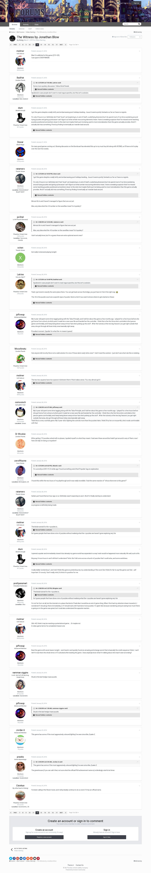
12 (37, 44)
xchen (20, 247)
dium (20, 108)
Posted (39, 51)
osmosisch (20, 402)
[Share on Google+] (17, 858)
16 (52, 44)
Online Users (40, 29)
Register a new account (44, 837)
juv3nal (20, 217)
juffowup (20, 314)
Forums (12, 29)
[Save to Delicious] (24, 858)
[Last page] (65, 44)
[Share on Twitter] (10, 858)
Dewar (20, 142)
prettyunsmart (20, 583)
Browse (14, 24)
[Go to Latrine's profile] (20, 284)
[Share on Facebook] (14, 858)
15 (49, 44)
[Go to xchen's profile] (20, 258)
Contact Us (79, 865)
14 (45, 44)
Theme (70, 865)
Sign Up (136, 3)
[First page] (10, 44)
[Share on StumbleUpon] (31, 858)
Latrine (20, 274)
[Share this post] (139, 51)
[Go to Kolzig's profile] (12, 38)
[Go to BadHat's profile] (20, 88)
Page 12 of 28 (73, 44)
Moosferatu (20, 348)
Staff (30, 29)
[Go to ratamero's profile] (20, 179)
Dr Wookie (20, 434)
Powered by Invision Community (75, 870)
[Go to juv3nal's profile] (20, 227)
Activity (26, 24)
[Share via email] (34, 858)
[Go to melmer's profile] (20, 61)
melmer (20, 51)
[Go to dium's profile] (20, 118)
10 (29, 44)
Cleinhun (20, 785)
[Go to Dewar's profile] (20, 152)
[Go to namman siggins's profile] (20, 685)
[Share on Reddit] (27, 858)
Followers (132, 37)
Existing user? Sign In (122, 3)
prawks (20, 757)
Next (61, 44)
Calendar (21, 29)
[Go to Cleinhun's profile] (20, 795)
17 (56, 44)
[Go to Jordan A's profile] (20, 740)
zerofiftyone (20, 460)
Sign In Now (106, 837)
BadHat (20, 77)
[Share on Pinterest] (38, 858)
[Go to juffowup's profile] (20, 325)
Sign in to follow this (120, 37)
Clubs (36, 24)
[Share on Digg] (21, 858)
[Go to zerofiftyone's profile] (20, 471)
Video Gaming (40, 40)
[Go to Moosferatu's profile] (20, 359)
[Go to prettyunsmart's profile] (20, 593)
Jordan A (20, 730)
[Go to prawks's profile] (20, 767)
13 (41, 44)
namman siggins (20, 672)
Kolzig (21, 40)
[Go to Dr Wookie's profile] (20, 444)
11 (33, 44)
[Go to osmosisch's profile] (20, 412)
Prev (15, 44)
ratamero (20, 168)
